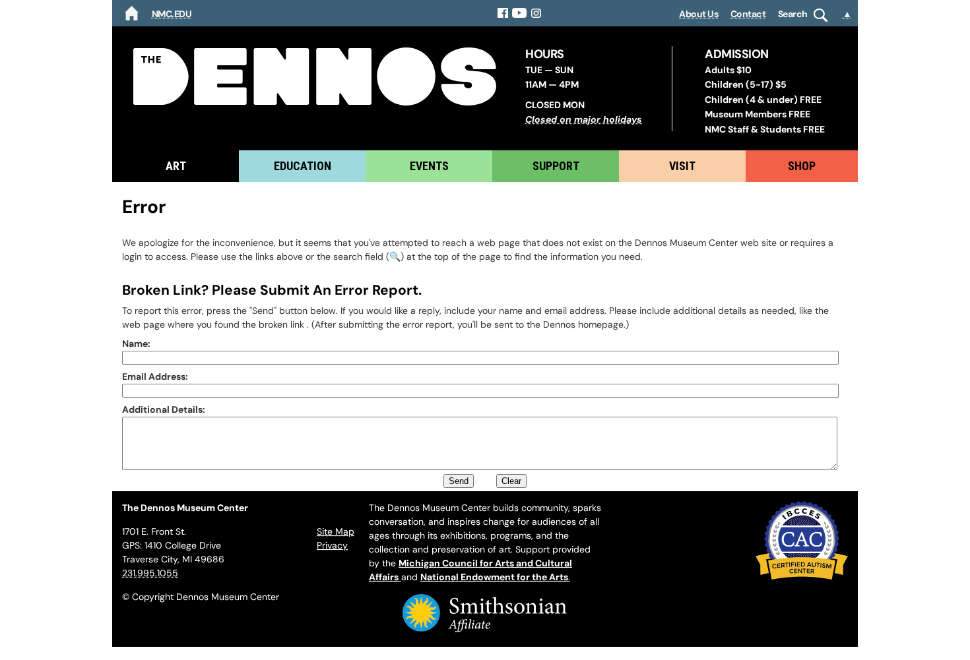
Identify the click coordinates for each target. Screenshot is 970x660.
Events (429, 166)
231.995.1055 (150, 573)
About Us (698, 14)
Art (176, 166)
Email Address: (155, 376)
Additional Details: (163, 409)
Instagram (536, 13)
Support (556, 166)
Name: (136, 343)
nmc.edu (172, 14)
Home (131, 13)
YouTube (519, 13)
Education (302, 166)
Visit (682, 166)
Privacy (332, 545)
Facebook (502, 13)
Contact (748, 14)
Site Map (335, 531)
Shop (802, 166)
